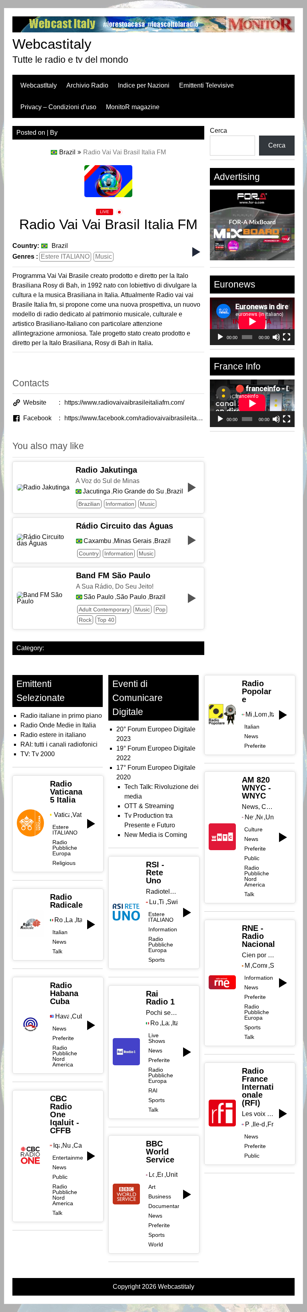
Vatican (77, 815)
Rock (85, 620)
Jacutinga (96, 491)
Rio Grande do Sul (138, 491)
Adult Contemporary (104, 609)
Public (60, 1177)
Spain (272, 966)
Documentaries (167, 1206)
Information (120, 504)
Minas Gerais (133, 541)
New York (259, 817)
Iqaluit (56, 1145)
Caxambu (97, 541)
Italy (79, 920)
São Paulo (99, 597)
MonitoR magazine (132, 107)
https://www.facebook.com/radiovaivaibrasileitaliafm (134, 418)
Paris (247, 1124)
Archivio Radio (87, 85)
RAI (152, 1090)
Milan (248, 714)
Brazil (67, 152)
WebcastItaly (38, 85)
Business (159, 1196)
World (155, 1244)
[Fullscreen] (287, 337)
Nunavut (66, 1145)
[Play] (220, 337)
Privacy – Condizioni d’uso (58, 107)
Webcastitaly (52, 44)
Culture (253, 829)
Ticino (161, 902)
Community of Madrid (259, 966)
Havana (62, 1016)
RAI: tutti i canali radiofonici (59, 744)
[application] (252, 321)
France (270, 1124)
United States (269, 817)
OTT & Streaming (149, 806)
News (59, 942)
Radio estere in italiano (53, 734)
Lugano (152, 902)
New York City (249, 817)
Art (151, 1187)
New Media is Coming (155, 834)
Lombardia (261, 714)
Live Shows (156, 1038)
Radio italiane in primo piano (61, 715)
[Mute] (276, 337)
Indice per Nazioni (143, 85)
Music (103, 256)
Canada (78, 1145)
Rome (58, 920)
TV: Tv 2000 (37, 754)
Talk (57, 951)
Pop (160, 609)
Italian (60, 932)
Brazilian (89, 504)
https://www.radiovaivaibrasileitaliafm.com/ (124, 402)
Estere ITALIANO (65, 256)
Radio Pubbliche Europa (64, 848)
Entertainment (70, 1157)
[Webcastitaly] (153, 30)
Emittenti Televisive (206, 85)
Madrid (247, 966)
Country (89, 553)
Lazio (69, 920)
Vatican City (62, 815)
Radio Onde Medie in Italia (58, 725)
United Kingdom (172, 1175)
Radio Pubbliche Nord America (64, 1056)
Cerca (218, 130)
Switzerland (172, 902)
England (160, 1175)
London (151, 1175)
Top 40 (105, 620)
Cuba (77, 1016)
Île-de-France (259, 1124)
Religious (64, 863)
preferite (63, 1038)
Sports (156, 960)
